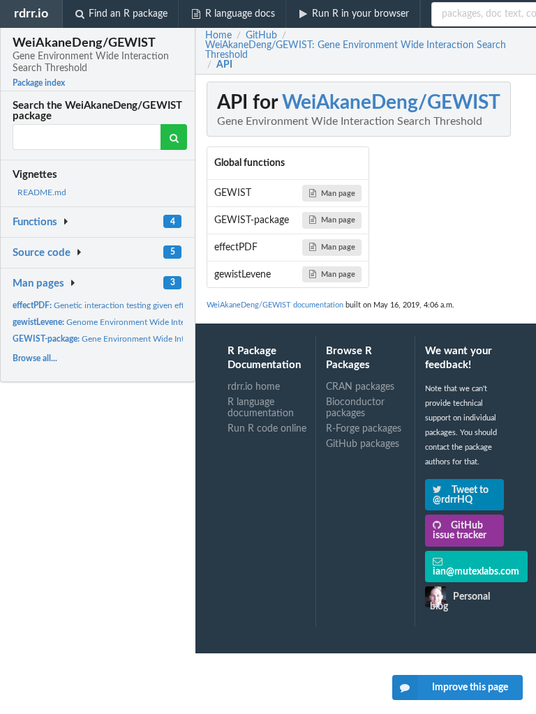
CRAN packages (360, 387)
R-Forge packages (363, 429)
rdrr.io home (254, 387)
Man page (338, 193)
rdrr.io (31, 14)
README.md (41, 192)
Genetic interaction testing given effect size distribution (134, 305)
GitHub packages (362, 444)
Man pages (38, 283)
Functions (35, 222)
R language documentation (261, 407)
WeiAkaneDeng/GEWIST (391, 102)
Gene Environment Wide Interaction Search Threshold (147, 339)
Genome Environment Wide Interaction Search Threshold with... (157, 322)
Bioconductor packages (355, 407)
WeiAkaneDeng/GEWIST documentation (275, 305)
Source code (41, 253)
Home (218, 35)
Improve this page (470, 687)
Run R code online (267, 429)
